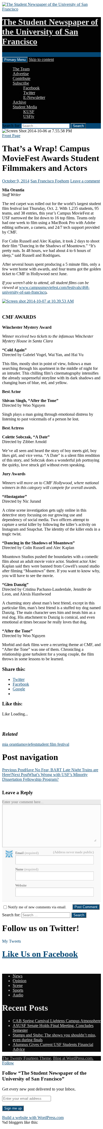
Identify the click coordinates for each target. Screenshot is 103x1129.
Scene (18, 985)
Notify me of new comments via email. (37, 907)
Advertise (21, 73)
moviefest (29, 744)
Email (27, 853)
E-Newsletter (34, 97)
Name (26, 869)
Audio (18, 995)
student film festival (53, 744)
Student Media (25, 107)
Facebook (31, 88)
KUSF (28, 111)
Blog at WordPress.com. (73, 1058)
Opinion (19, 980)
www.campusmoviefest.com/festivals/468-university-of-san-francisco (46, 289)
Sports (18, 990)
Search (7, 54)
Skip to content (41, 59)
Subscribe (21, 83)
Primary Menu (15, 60)
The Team (21, 69)
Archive (19, 102)
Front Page (11, 135)
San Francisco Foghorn (49, 181)
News (17, 976)
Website (21, 885)
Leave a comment (85, 181)
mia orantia (11, 744)
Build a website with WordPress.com (33, 1117)
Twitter (29, 92)
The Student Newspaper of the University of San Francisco (50, 31)
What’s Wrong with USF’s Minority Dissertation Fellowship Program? (45, 777)
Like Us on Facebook (40, 954)
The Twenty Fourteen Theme (26, 1058)
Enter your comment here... (23, 802)
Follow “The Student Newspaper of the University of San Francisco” (44, 1076)
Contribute (21, 78)
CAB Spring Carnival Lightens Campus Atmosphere (57, 1021)
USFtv (28, 116)
